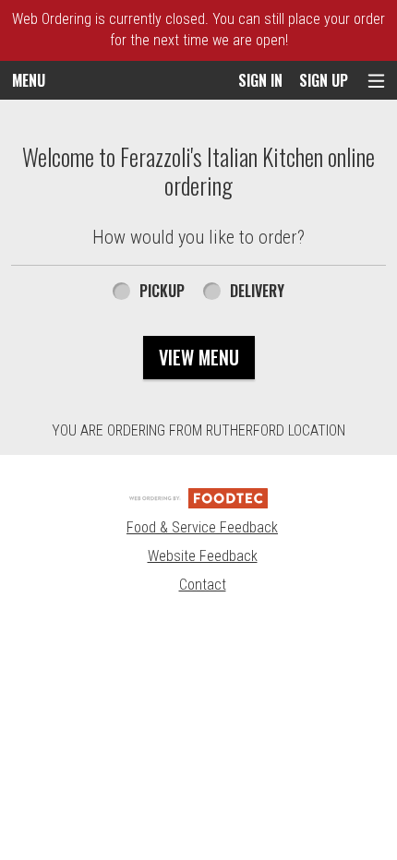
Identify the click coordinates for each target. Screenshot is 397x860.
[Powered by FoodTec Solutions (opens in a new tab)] (198, 497)
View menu (199, 357)
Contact (202, 584)
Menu (28, 80)
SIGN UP (323, 80)
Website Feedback (203, 556)
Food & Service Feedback (202, 527)
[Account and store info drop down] (376, 81)
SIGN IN (260, 80)
